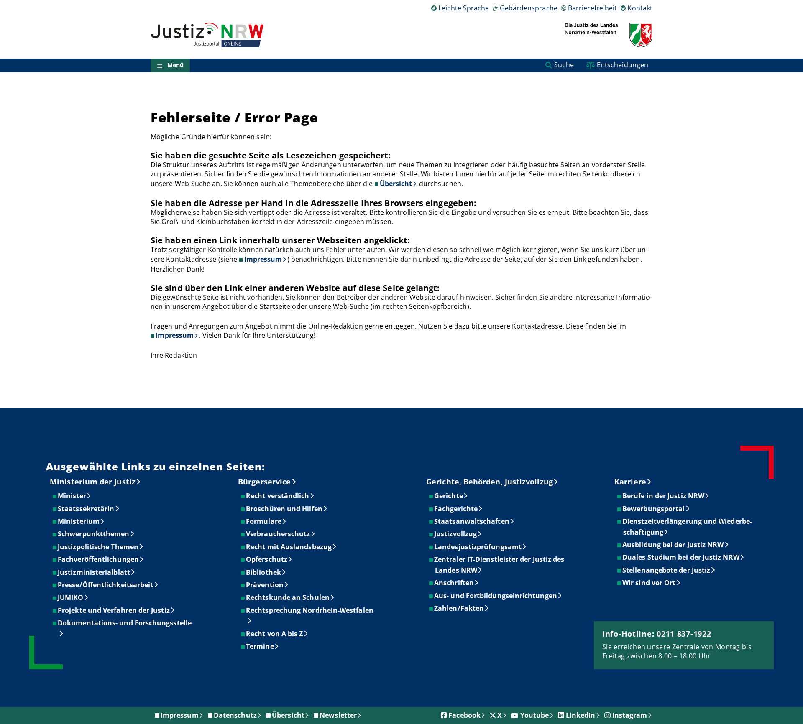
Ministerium (79, 521)
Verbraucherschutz (278, 533)
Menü (175, 65)
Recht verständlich (278, 495)
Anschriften (454, 582)
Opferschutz (267, 559)
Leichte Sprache (463, 8)
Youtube (534, 715)
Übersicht (396, 183)
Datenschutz (235, 715)
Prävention (265, 584)
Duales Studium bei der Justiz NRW (681, 557)
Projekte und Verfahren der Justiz (114, 610)
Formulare (264, 521)
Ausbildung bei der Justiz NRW (673, 544)
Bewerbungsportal (654, 508)
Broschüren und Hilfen (284, 508)
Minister (72, 495)
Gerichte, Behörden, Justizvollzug (489, 482)
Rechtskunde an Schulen (288, 597)
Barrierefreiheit (592, 8)
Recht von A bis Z (275, 633)
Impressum (263, 259)
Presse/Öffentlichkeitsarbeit (106, 584)
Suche (563, 64)
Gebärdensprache (528, 8)
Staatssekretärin (86, 508)
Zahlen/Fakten (459, 608)
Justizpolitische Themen (98, 546)
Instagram (629, 715)
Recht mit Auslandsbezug (289, 546)
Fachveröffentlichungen (99, 559)
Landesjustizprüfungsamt (478, 546)
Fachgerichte (456, 508)
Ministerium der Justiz (93, 482)
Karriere (630, 482)
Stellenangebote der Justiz (666, 570)
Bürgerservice (264, 482)
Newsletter (338, 715)
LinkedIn (581, 715)
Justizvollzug (456, 533)
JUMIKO (71, 597)
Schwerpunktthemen (94, 533)
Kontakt (639, 8)
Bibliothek (264, 572)
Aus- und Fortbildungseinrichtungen (496, 595)
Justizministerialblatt (94, 572)
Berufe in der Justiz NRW (663, 495)
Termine (260, 646)
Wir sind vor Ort (649, 582)
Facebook (464, 715)
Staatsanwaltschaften (472, 521)
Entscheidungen (622, 64)
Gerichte (449, 495)
